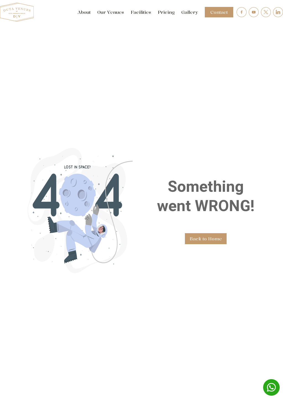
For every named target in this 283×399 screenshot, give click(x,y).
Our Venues (110, 12)
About (84, 12)
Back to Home (206, 239)
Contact (219, 12)
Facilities (141, 12)
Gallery (189, 12)
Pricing (166, 12)
